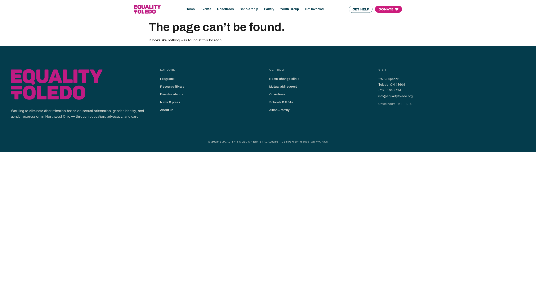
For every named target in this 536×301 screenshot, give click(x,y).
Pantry (269, 9)
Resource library (172, 86)
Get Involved (314, 9)
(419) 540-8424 (389, 90)
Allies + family (279, 110)
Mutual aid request (283, 86)
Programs (167, 78)
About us (166, 110)
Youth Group (289, 9)
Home (190, 9)
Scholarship (249, 9)
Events (206, 9)
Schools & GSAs (281, 102)
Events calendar (172, 94)
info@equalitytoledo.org (395, 96)
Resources (225, 9)
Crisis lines (277, 94)
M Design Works (314, 141)
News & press (170, 102)
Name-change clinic (284, 78)
